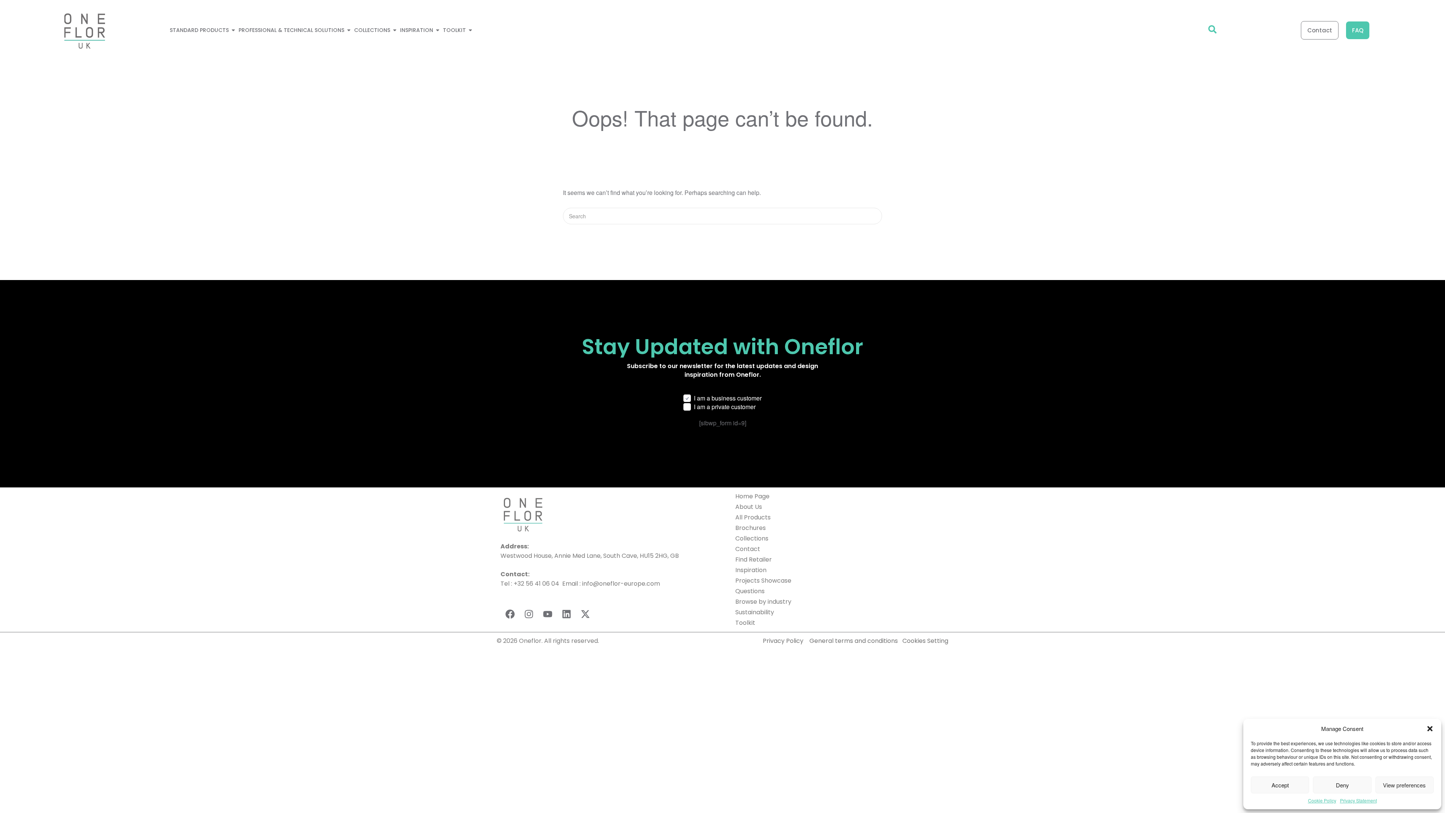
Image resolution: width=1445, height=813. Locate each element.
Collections (751, 538)
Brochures (750, 528)
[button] (1430, 728)
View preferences (1404, 785)
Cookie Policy (1322, 800)
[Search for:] (722, 216)
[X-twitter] (585, 614)
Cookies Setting (925, 640)
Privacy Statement (1358, 800)
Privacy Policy (783, 640)
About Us (748, 506)
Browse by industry (763, 601)
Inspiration (751, 570)
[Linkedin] (566, 614)
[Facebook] (509, 614)
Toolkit (745, 622)
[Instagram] (528, 614)
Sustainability (754, 612)
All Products (753, 517)
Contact (747, 549)
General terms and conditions (854, 640)
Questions (750, 591)
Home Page (752, 496)
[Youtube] (547, 614)
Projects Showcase (763, 580)
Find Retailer (753, 559)
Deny (1342, 785)
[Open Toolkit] (470, 30)
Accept (1280, 785)
